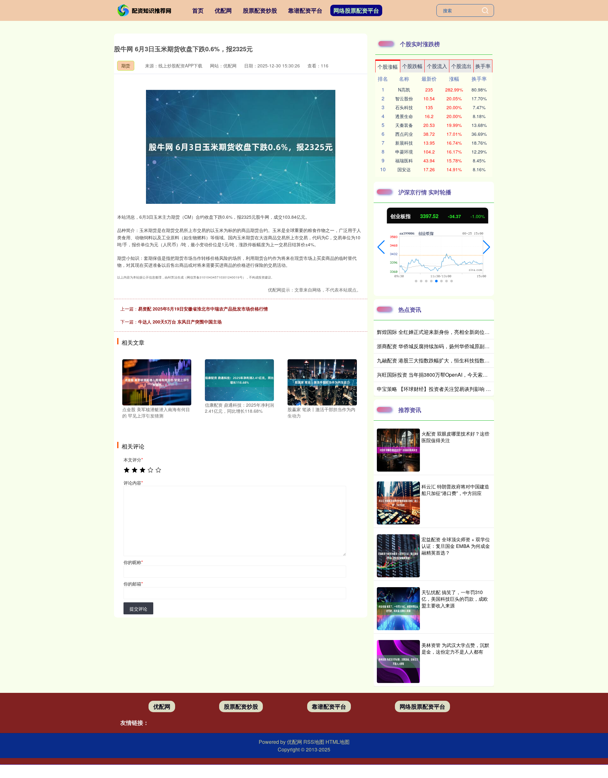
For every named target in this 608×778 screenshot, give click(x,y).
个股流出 (461, 66)
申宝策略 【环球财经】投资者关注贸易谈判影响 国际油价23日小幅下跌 (457, 388)
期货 (125, 65)
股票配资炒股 (260, 10)
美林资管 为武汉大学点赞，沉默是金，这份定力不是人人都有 (455, 648)
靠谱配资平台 (305, 10)
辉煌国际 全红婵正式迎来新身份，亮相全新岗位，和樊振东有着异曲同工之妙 (463, 332)
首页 (198, 10)
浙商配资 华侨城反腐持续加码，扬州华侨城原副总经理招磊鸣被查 (451, 346)
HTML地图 (338, 741)
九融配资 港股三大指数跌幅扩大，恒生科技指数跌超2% (439, 360)
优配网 (223, 10)
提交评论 (138, 608)
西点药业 (404, 134)
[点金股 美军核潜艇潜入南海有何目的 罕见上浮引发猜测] (156, 382)
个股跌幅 (412, 66)
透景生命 (404, 116)
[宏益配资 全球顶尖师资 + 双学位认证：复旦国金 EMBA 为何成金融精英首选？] (398, 555)
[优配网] (145, 10)
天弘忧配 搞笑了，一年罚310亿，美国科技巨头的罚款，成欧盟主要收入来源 (454, 599)
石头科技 (404, 107)
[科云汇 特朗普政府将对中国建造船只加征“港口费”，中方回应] (398, 502)
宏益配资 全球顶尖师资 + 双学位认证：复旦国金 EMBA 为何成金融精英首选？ (455, 546)
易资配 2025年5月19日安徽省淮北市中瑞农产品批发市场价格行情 (203, 308)
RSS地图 (313, 741)
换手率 (483, 66)
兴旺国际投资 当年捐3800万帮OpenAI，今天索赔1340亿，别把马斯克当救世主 (466, 374)
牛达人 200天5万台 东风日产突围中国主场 (180, 321)
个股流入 (437, 66)
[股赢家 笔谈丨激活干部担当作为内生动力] (322, 382)
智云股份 (404, 98)
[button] (381, 247)
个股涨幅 (387, 66)
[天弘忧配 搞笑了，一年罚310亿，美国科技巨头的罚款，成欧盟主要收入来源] (398, 608)
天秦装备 (404, 125)
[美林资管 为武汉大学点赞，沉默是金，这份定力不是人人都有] (398, 661)
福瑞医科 (404, 160)
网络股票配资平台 (356, 10)
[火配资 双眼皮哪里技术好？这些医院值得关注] (398, 450)
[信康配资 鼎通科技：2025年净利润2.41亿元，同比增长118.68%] (239, 379)
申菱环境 (404, 151)
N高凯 (404, 89)
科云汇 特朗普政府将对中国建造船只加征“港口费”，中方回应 (455, 489)
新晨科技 (404, 143)
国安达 (404, 169)
